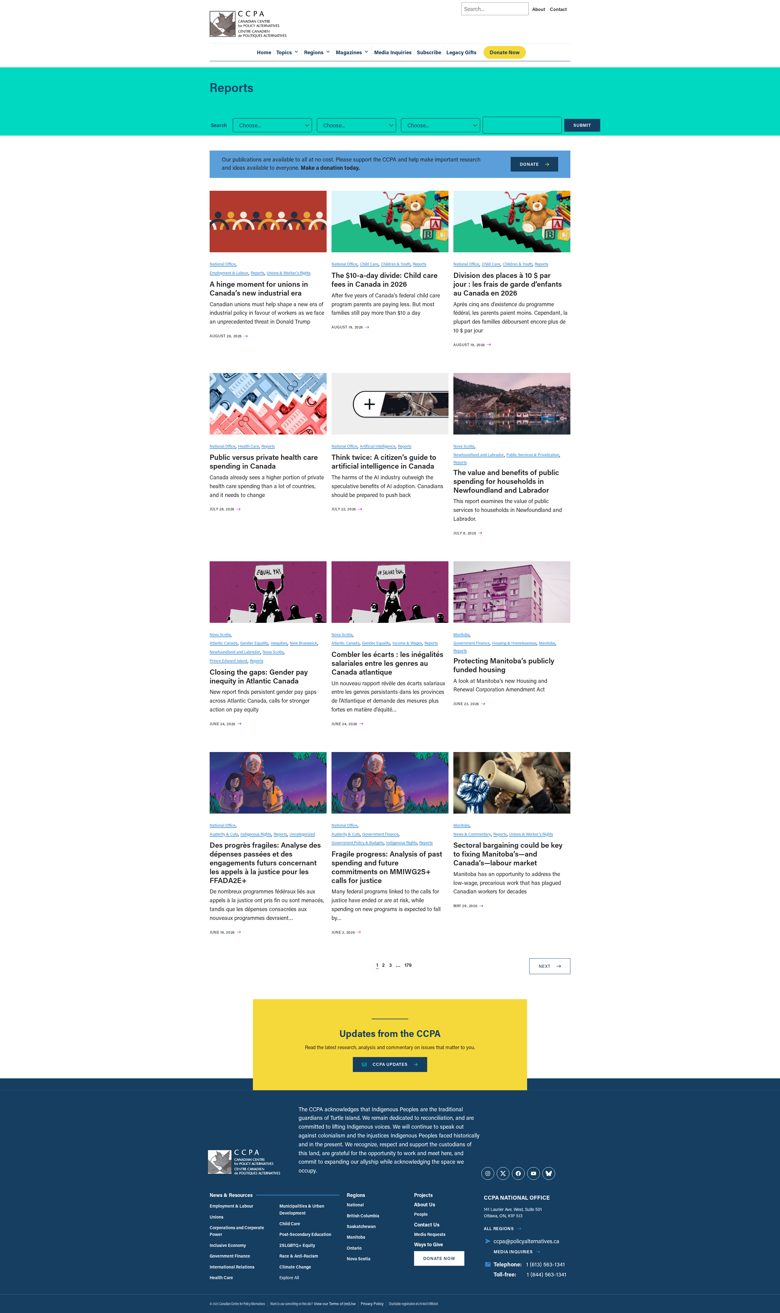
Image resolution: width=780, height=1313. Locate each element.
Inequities (279, 642)
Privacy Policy (372, 1303)
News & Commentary (472, 833)
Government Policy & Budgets (358, 842)
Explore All (289, 1277)
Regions (356, 1195)
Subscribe (429, 52)
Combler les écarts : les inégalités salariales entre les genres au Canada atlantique (387, 662)
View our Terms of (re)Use (335, 1303)
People (421, 1214)
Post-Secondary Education (305, 1234)
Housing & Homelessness (514, 642)
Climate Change (295, 1267)
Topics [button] (284, 52)
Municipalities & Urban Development (301, 1209)
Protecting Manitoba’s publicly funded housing (503, 665)
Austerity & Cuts (224, 833)
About (538, 9)
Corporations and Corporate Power (237, 1231)
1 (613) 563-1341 (545, 1264)
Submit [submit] (582, 125)
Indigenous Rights (255, 833)
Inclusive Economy (228, 1245)
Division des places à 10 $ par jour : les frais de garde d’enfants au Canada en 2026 (507, 283)
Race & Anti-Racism (298, 1256)
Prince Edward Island (228, 660)
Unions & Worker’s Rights (288, 272)
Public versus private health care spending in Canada (264, 461)
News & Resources (231, 1195)
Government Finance (471, 642)
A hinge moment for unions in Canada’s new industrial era (259, 288)
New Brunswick (303, 642)
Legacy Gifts (461, 52)
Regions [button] (314, 52)
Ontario (354, 1248)
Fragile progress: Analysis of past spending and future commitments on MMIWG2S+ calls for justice (387, 867)
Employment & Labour (229, 272)
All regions (499, 1228)
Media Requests (429, 1234)
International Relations (232, 1267)
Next (545, 966)
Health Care (248, 446)
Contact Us (426, 1224)
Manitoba (461, 634)
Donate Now (505, 52)
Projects (423, 1195)
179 (408, 965)
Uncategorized (302, 833)
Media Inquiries (393, 52)
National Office (223, 263)
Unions (216, 1217)
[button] (272, 125)
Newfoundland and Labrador (478, 454)
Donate (529, 164)
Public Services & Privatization (532, 454)
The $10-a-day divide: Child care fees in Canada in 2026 (385, 279)
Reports (257, 272)
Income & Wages (407, 642)
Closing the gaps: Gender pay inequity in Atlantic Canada (259, 676)
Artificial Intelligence (377, 446)
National (355, 1205)
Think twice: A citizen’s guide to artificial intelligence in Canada (384, 461)
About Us (424, 1204)
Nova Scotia (463, 446)
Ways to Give (428, 1244)
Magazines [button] (349, 52)
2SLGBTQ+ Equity (297, 1245)
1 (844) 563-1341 (546, 1274)
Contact (558, 9)
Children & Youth (395, 263)
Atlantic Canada (224, 642)
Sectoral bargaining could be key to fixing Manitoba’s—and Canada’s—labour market (507, 853)
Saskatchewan (361, 1226)
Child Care (369, 263)
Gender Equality (254, 642)
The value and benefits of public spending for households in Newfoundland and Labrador (506, 481)
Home (264, 52)
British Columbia (363, 1216)
